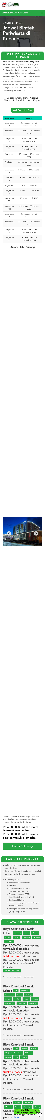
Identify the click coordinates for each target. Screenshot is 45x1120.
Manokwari (28, 1103)
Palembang (21, 1003)
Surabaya (37, 937)
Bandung (18, 933)
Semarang (26, 937)
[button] (42, 13)
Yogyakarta (8, 941)
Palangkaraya (9, 1003)
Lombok (17, 999)
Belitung (28, 995)
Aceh (16, 1049)
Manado (8, 1057)
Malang (16, 937)
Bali (16, 990)
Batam (19, 995)
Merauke (8, 1107)
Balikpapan (24, 990)
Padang (35, 999)
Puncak (35, 933)
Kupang (33, 1049)
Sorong (37, 1107)
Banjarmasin (9, 995)
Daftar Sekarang (22, 846)
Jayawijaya (27, 1107)
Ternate (24, 1057)
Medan (26, 999)
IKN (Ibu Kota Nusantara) (13, 1053)
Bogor (27, 933)
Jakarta (7, 937)
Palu (16, 1057)
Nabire (17, 1107)
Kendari (7, 999)
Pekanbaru (32, 1003)
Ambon (24, 1049)
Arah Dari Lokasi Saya (22, 110)
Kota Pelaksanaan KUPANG (22, 56)
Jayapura (17, 1103)
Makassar (28, 1053)
